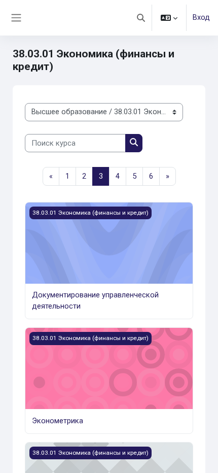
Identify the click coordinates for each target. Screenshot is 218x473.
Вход (201, 17)
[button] (141, 18)
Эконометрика (57, 420)
